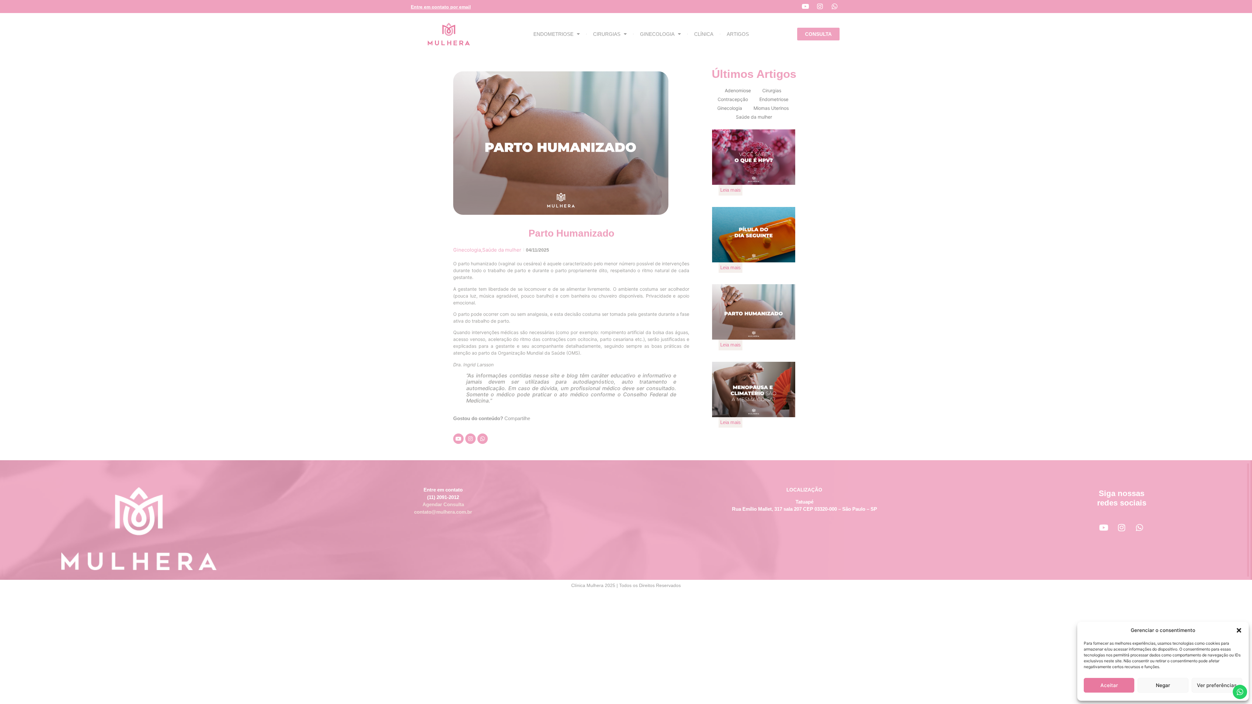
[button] (1239, 630)
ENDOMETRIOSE (553, 34)
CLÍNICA (703, 34)
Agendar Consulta (443, 504)
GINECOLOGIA (657, 34)
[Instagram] (820, 6)
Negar (1163, 685)
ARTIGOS (738, 34)
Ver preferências (1217, 685)
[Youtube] (805, 6)
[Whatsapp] (834, 6)
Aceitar (1109, 685)
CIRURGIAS (606, 34)
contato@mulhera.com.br (443, 512)
